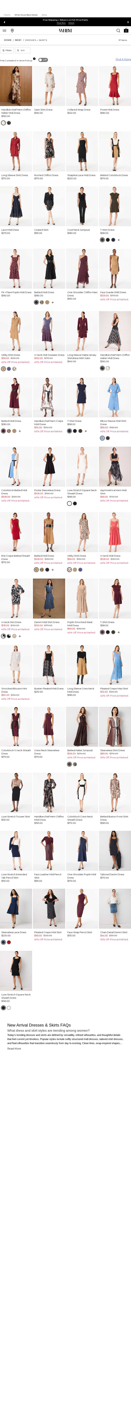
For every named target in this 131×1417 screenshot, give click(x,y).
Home (8, 40)
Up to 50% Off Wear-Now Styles (65, 20)
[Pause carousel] (128, 22)
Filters (8, 50)
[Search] (118, 30)
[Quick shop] (118, 240)
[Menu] (4, 30)
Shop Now (61, 23)
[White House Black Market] (65, 30)
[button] (126, 30)
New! (18, 40)
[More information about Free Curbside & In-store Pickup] (34, 59)
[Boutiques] (12, 30)
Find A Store (123, 59)
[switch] (43, 60)
